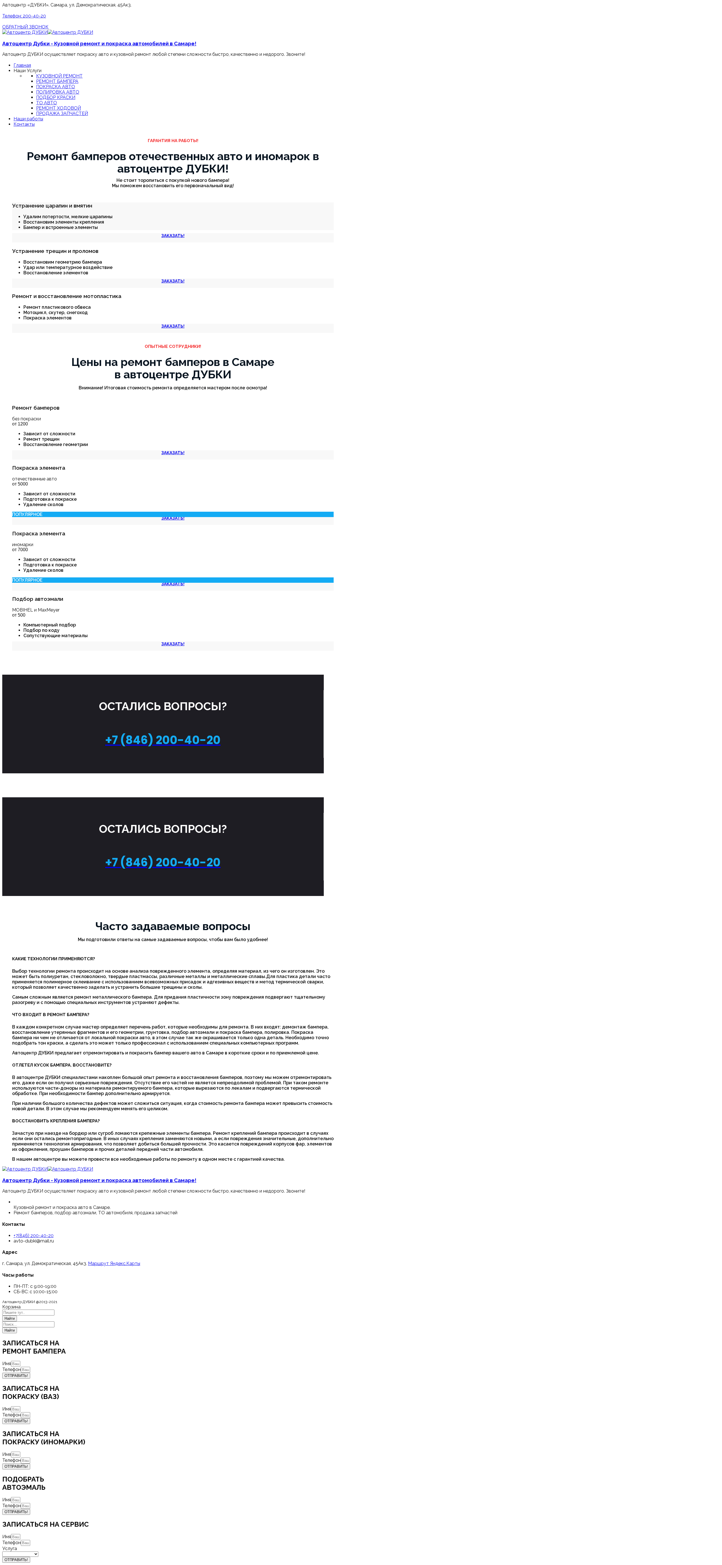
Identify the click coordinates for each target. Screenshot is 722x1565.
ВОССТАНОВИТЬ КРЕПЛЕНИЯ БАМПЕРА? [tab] (56, 1120)
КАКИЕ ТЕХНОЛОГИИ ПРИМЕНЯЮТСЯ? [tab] (53, 958)
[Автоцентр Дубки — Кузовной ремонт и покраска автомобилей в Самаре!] (25, 32)
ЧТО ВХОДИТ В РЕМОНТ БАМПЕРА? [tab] (50, 1014)
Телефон (11, 1369)
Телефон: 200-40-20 (24, 16)
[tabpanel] (173, 986)
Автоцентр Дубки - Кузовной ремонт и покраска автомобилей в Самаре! (99, 43)
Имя (6, 1363)
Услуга (9, 1548)
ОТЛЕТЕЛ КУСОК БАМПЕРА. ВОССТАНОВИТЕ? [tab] (62, 1065)
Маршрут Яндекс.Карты (114, 1263)
